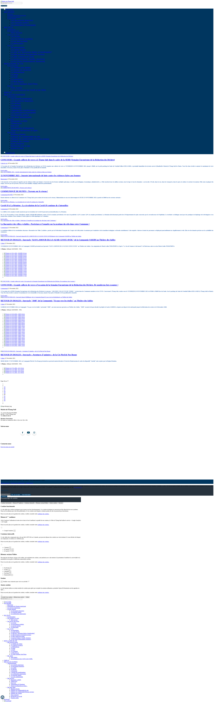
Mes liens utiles (11, 132)
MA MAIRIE (9, 12)
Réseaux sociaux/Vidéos (42, 503)
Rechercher (4, 3)
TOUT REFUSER (26, 494)
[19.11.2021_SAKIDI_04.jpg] (15, 256)
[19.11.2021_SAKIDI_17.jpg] (15, 275)
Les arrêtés (16, 103)
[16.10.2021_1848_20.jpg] (14, 341)
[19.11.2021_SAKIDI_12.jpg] (15, 268)
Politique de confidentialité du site (25, 136)
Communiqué (4, 209)
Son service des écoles (13, 34)
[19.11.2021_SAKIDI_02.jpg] (15, 253)
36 (4, 388)
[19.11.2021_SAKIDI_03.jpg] (15, 254)
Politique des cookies (20, 141)
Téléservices (16, 123)
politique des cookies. (43, 514)
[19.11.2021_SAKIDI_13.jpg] (15, 269)
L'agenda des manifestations (23, 110)
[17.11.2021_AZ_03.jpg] (14, 371)
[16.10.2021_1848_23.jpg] (14, 345)
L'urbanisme (16, 108)
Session (61, 503)
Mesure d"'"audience (18, 503)
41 (4, 396)
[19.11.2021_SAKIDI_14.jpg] (15, 271)
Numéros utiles (17, 148)
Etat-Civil (15, 126)
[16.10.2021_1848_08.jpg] (14, 323)
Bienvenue (10, 14)
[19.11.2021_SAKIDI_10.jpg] (15, 265)
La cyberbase (17, 79)
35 (4, 387)
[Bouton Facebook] (2, 697)
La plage (14, 74)
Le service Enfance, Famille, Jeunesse (28, 59)
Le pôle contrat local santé (22, 57)
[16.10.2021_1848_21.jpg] (14, 342)
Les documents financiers (22, 20)
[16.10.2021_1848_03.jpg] (14, 315)
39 (4, 393)
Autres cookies (53, 503)
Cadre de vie (4, 163)
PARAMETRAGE (5, 494)
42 (4, 397)
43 (4, 399)
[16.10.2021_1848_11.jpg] (14, 327)
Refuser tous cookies (19, 597)
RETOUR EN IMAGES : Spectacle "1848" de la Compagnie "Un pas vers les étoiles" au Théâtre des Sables (47, 301)
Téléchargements (11, 96)
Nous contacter (17, 144)
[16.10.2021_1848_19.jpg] (14, 339)
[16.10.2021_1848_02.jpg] (14, 314)
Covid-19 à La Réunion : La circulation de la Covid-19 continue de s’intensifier (34, 205)
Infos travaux (16, 33)
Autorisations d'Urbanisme (22, 128)
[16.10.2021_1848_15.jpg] (14, 333)
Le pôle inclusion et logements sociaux (28, 54)
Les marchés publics (20, 23)
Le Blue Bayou (17, 81)
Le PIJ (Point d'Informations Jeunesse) (28, 61)
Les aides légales (18, 50)
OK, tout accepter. (15, 494)
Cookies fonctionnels (6, 503)
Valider (27, 597)
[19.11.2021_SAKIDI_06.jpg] (15, 259)
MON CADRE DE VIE (13, 64)
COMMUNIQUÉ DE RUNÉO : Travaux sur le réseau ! (24, 191)
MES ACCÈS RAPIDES (14, 95)
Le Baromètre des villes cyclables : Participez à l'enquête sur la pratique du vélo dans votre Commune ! (45, 224)
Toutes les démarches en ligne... (25, 130)
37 (4, 390)
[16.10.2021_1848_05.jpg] (14, 318)
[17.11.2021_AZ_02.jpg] (14, 369)
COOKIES (4, 496)
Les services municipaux (13, 17)
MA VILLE (8, 27)
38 (4, 391)
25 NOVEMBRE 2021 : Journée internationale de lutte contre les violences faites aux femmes (41, 175)
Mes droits (10, 86)
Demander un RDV (19, 121)
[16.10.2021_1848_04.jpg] (14, 317)
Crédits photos (29, 483)
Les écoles (15, 36)
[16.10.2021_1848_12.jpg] (14, 329)
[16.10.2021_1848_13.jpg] (14, 330)
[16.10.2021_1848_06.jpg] (14, 320)
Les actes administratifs (21, 117)
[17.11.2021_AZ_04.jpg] (14, 372)
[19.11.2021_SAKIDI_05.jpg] (15, 257)
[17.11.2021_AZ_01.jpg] (14, 368)
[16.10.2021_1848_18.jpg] (14, 338)
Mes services (10, 119)
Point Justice (16, 88)
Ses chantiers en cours (13, 31)
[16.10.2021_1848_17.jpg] (14, 336)
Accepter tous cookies (6, 597)
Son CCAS (10, 45)
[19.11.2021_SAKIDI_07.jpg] (15, 260)
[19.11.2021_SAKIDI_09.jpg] (15, 263)
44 (4, 400)
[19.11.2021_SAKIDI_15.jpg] (15, 272)
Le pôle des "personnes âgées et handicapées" (31, 52)
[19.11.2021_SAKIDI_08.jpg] (15, 262)
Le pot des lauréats (19, 41)
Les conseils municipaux (21, 98)
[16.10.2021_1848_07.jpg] (14, 321)
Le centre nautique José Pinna (24, 84)
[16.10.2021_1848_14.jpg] (14, 332)
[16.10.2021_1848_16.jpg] (14, 335)
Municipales (4, 179)
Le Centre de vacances (21, 70)
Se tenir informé (11, 18)
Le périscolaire (17, 43)
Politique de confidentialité (18, 483)
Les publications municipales (23, 25)
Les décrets (16, 105)
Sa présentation (11, 29)
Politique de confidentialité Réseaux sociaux (30, 139)
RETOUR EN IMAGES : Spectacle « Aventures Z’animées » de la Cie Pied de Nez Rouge (39, 355)
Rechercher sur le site (20, 146)
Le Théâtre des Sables (21, 67)
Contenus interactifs (29, 503)
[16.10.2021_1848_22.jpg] (14, 344)
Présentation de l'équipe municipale (16, 15)
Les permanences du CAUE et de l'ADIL (28, 90)
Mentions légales (18, 134)
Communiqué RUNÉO (7, 194)
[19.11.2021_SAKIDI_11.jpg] (15, 266)
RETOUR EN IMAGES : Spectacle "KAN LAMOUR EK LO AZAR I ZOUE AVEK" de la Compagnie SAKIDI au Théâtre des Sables (58, 240)
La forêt (14, 77)
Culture (3, 243)
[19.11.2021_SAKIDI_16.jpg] (15, 274)
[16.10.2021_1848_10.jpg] (14, 326)
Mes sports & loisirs (12, 65)
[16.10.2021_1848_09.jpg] (14, 324)
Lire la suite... (4, 170)
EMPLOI (8, 92)
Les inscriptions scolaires (22, 39)
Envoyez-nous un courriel (7, 447)
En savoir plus (78, 487)
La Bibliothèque (17, 72)
